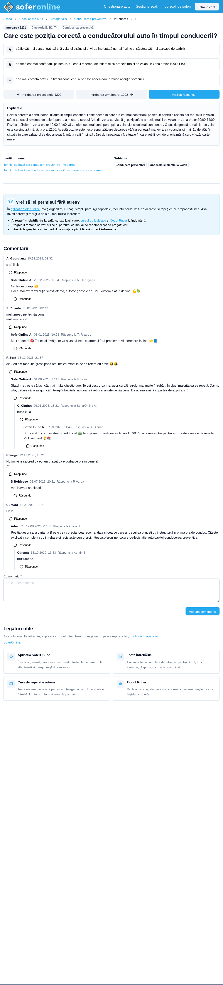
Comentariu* (12, 576)
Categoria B (59, 18)
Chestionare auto (31, 18)
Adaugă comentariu (202, 611)
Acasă (7, 18)
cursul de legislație (93, 220)
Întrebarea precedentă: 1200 (41, 94)
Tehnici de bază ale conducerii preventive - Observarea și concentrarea (52, 170)
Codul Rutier (118, 220)
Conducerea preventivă (90, 18)
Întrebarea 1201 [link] (125, 18)
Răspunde (20, 272)
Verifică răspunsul (184, 94)
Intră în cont (207, 7)
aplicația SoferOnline (25, 209)
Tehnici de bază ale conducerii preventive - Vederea (39, 164)
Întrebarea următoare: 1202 (109, 94)
